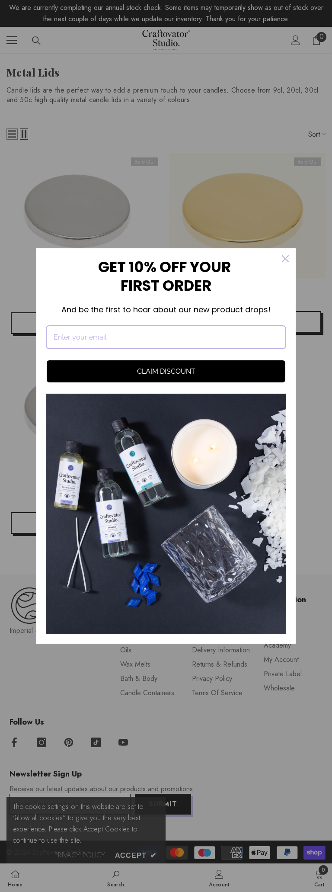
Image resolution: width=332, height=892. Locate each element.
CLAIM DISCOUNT (166, 371)
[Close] (285, 258)
